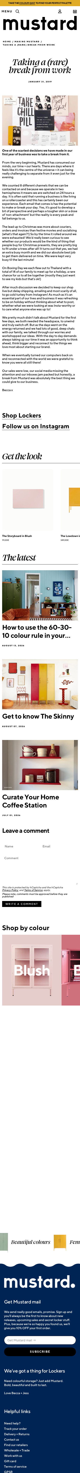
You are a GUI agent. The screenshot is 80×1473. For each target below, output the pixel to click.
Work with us (13, 1456)
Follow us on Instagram (35, 426)
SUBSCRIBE (40, 1352)
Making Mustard (27, 41)
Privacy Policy (10, 890)
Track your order (15, 1429)
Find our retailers (16, 1445)
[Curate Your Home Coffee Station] (40, 765)
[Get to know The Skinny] (40, 684)
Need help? (12, 1423)
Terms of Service (33, 890)
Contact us (11, 1439)
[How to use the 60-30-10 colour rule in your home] (40, 595)
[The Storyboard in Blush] (28, 500)
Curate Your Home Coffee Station (30, 801)
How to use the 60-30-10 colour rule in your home (36, 631)
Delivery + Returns (17, 1434)
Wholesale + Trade (17, 1450)
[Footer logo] (40, 1282)
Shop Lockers (21, 415)
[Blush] (32, 970)
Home (7, 41)
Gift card (10, 1461)
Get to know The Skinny (38, 716)
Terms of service (15, 1466)
